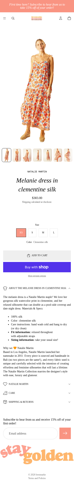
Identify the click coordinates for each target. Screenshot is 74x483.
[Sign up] (65, 433)
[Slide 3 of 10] (27, 155)
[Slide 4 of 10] (37, 155)
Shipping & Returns (21, 402)
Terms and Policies (37, 478)
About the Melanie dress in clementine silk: (38, 288)
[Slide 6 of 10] (57, 155)
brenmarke (41, 474)
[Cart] (69, 18)
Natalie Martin (18, 384)
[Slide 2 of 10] (16, 155)
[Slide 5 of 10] (47, 155)
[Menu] (4, 18)
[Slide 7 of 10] (68, 155)
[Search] (13, 18)
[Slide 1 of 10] (6, 155)
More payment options (37, 276)
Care (12, 393)
